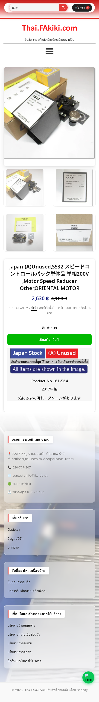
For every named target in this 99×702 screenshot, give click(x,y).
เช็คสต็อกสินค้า (49, 339)
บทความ (13, 547)
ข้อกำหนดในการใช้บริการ (24, 661)
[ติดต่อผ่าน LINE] (88, 677)
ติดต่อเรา (14, 529)
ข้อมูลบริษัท (15, 538)
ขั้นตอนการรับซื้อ (19, 582)
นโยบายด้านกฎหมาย (21, 625)
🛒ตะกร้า (81, 7)
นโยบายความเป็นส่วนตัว (24, 634)
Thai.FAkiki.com (35, 690)
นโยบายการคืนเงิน (20, 643)
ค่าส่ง (34, 308)
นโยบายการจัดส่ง (19, 652)
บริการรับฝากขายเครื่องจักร (27, 591)
